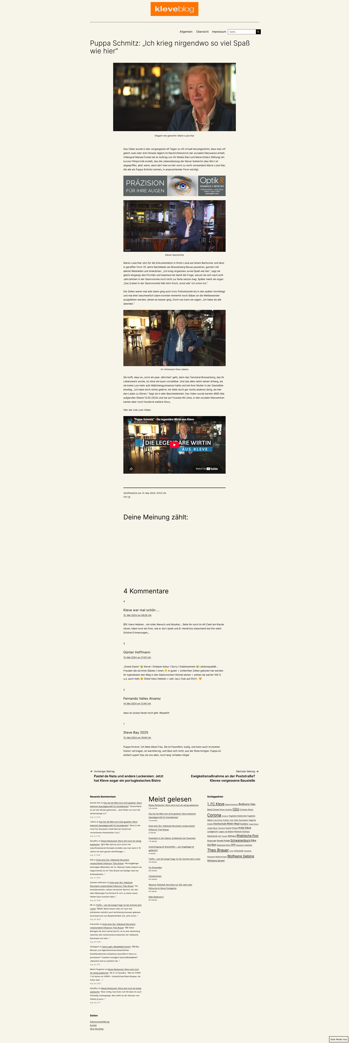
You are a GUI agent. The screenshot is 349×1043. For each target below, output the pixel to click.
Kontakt (93, 1025)
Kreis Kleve (244, 827)
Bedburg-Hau (247, 804)
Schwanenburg (240, 840)
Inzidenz (244, 824)
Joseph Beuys (253, 824)
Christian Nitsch (246, 809)
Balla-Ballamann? (156, 897)
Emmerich (225, 816)
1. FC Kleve (215, 804)
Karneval (221, 828)
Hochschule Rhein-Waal (226, 823)
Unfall (231, 851)
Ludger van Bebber (226, 832)
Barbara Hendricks (231, 804)
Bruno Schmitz (226, 810)
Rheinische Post (247, 835)
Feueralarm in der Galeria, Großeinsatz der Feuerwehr (172, 838)
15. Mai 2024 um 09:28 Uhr (137, 615)
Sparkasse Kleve (223, 845)
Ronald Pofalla (223, 840)
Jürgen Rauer (212, 828)
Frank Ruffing (217, 820)
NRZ (219, 836)
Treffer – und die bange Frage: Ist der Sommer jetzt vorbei (174, 859)
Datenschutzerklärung (99, 1022)
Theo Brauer (218, 850)
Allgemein (186, 31)
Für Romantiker (155, 867)
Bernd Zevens (213, 809)
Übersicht (202, 31)
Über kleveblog (96, 1029)
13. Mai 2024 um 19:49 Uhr (137, 737)
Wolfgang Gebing (240, 856)
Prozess (224, 836)
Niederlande (212, 836)
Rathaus (232, 836)
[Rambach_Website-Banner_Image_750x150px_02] (174, 186)
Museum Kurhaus (242, 831)
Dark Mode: (336, 1039)
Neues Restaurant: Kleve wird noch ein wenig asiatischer (174, 805)
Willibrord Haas (221, 857)
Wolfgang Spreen (216, 860)
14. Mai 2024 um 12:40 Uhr (137, 703)
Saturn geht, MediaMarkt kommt (116, 947)
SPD (233, 844)
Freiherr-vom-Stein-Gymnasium (235, 820)
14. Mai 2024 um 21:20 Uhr (137, 657)
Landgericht (212, 831)
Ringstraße (211, 841)
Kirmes (235, 828)
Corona (214, 815)
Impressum (219, 31)
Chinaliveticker (155, 876)
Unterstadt (238, 851)
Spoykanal (240, 845)
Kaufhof (228, 828)
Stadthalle (248, 845)
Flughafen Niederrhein (238, 816)
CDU (236, 809)
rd (129, 496)
